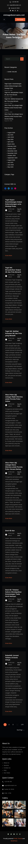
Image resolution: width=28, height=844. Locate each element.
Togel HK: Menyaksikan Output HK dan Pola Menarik (13, 270)
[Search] (22, 59)
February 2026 (11, 146)
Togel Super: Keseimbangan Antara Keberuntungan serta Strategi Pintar (12, 86)
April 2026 (10, 142)
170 (22, 724)
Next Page (20, 730)
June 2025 (10, 165)
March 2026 (11, 144)
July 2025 (10, 162)
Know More (8, 255)
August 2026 (11, 132)
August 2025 (11, 160)
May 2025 (10, 167)
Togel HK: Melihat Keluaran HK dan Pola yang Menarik (13, 333)
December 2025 (12, 151)
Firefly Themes (18, 838)
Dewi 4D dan (10, 530)
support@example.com (15, 5)
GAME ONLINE (12, 71)
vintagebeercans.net (14, 15)
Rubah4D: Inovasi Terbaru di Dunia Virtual (12, 658)
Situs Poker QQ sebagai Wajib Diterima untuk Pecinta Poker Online (13, 108)
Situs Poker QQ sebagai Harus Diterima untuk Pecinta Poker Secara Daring (13, 116)
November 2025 (12, 153)
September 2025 (12, 158)
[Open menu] (4, 19)
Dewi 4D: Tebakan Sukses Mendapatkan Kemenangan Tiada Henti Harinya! (13, 593)
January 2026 (11, 148)
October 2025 (11, 155)
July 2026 (10, 135)
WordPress (14, 841)
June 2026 (10, 137)
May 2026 (10, 139)
